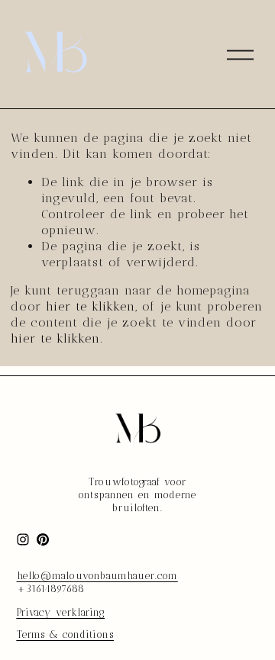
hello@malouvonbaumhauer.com (97, 575)
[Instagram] (23, 539)
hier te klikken (90, 306)
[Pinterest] (43, 539)
